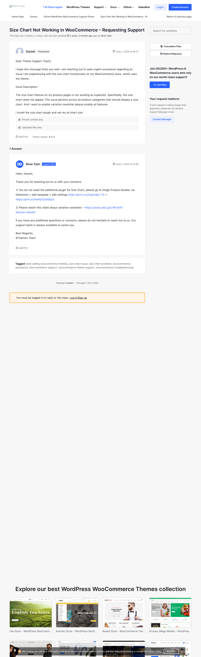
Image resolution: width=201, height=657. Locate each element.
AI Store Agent (53, 7)
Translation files (172, 46)
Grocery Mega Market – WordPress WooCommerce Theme (170, 631)
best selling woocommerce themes (47, 263)
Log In (160, 7)
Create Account (180, 7)
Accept (171, 651)
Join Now (162, 84)
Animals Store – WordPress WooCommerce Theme (77, 631)
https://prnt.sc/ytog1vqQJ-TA (86, 194)
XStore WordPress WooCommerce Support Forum (69, 16)
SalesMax (144, 7)
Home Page (17, 16)
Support (99, 7)
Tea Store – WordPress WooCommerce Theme (30, 631)
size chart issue (78, 263)
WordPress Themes (78, 7)
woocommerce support (43, 267)
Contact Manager (162, 119)
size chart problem (100, 263)
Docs (113, 7)
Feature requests (172, 53)
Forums (33, 16)
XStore (127, 7)
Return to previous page (179, 16)
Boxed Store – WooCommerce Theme (124, 631)
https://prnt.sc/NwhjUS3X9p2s (35, 199)
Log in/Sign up (78, 297)
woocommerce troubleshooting (114, 267)
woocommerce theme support (77, 267)
